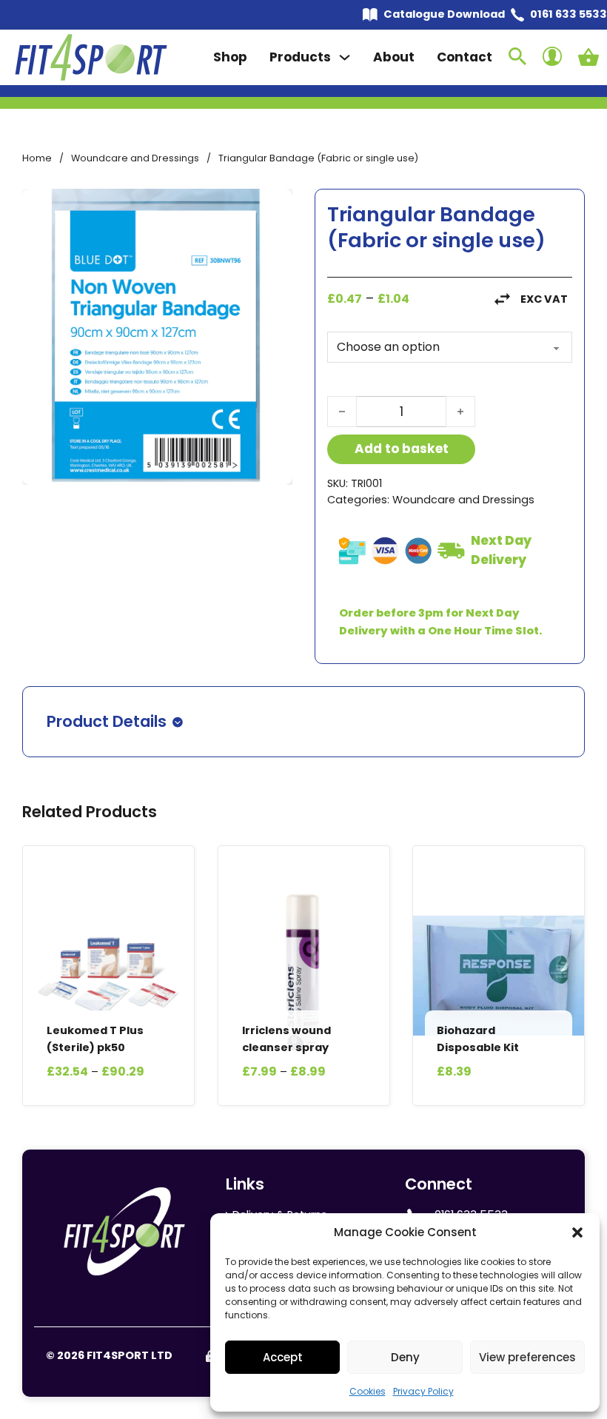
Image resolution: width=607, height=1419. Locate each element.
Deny (405, 1357)
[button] (577, 1232)
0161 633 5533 (568, 14)
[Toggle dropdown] (344, 57)
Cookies (367, 1391)
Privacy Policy (423, 1391)
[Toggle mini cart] (588, 57)
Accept (283, 1357)
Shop (230, 57)
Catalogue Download (444, 14)
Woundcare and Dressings (135, 158)
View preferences (527, 1357)
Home (37, 158)
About (394, 57)
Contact (464, 57)
